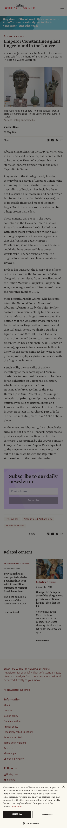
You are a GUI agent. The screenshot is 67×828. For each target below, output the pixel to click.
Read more (17, 806)
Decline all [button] (47, 814)
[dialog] (33, 805)
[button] (32, 823)
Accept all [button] (17, 814)
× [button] (63, 787)
